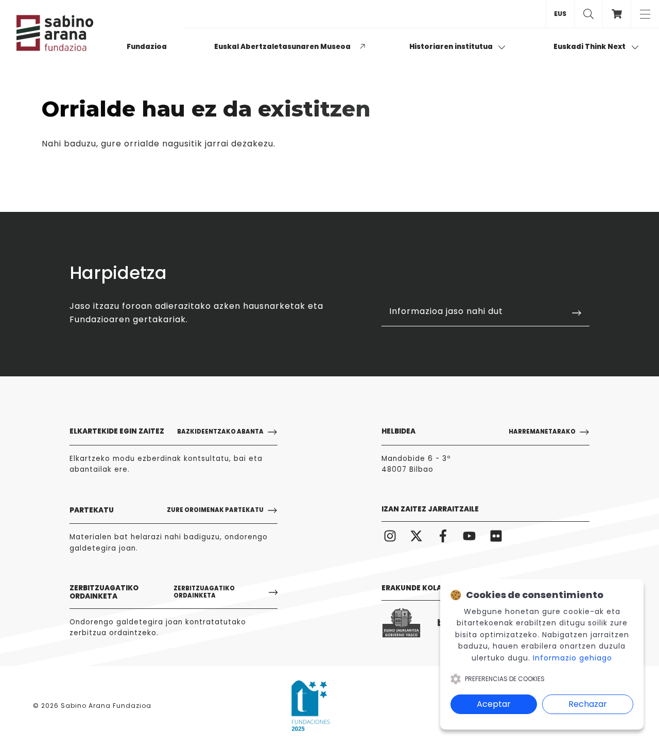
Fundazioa (147, 47)
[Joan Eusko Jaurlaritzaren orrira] (401, 623)
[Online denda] (616, 14)
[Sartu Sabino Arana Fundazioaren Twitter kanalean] (416, 536)
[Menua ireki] (645, 14)
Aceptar (494, 704)
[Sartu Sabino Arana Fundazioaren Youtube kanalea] (469, 536)
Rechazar (587, 704)
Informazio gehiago (572, 658)
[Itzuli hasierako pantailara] (67, 33)
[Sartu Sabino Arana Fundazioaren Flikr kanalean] (496, 536)
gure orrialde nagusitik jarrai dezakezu (187, 144)
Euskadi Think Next (590, 47)
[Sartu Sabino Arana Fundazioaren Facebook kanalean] (443, 536)
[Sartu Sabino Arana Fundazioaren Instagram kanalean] (389, 536)
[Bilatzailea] (588, 14)
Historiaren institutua (451, 47)
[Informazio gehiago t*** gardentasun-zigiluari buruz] (310, 706)
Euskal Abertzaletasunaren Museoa (282, 47)
